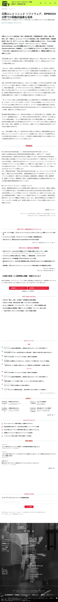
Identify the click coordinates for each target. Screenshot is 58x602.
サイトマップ (50, 594)
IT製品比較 (4, 549)
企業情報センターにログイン (18, 288)
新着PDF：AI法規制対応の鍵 (18, 4)
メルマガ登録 (29, 506)
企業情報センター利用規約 (28, 291)
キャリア (32, 560)
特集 (3, 536)
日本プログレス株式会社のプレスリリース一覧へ (43, 242)
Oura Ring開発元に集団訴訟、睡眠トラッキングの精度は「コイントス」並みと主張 (24, 308)
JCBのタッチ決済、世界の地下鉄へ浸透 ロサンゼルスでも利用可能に (21, 302)
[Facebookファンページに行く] (25, 531)
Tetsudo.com (5, 573)
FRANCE (32, 578)
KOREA (31, 581)
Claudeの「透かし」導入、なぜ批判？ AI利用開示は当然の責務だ (19, 300)
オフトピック (33, 562)
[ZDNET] (6, 3)
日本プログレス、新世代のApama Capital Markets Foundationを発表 (21, 239)
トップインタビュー (6, 539)
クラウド (32, 539)
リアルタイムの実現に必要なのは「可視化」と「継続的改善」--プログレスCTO (24, 255)
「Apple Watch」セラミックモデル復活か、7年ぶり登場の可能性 (19, 310)
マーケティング (33, 556)
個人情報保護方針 (9, 594)
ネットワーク (33, 550)
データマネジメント (34, 558)
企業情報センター (6, 543)
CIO (31, 537)
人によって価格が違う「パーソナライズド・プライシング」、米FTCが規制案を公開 (24, 305)
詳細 (24, 600)
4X (2, 568)
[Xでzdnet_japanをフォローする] (29, 531)
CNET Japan (4, 570)
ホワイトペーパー (6, 541)
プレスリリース (12, 8)
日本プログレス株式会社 (7, 22)
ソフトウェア (33, 545)
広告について (35, 594)
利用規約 (17, 594)
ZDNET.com (33, 571)
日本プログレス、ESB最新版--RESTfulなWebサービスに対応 (19, 258)
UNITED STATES (33, 576)
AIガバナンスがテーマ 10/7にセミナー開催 (22, 2)
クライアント (33, 541)
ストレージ (32, 549)
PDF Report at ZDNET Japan (36, 565)
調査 (31, 563)
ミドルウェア (33, 552)
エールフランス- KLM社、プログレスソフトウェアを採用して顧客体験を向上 (22, 237)
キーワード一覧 (5, 550)
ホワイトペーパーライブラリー (47, 393)
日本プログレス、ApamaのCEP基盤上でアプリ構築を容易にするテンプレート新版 (25, 251)
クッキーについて (26, 594)
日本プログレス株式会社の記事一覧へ (45, 270)
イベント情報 (5, 547)
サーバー (32, 547)
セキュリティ (33, 543)
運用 (31, 554)
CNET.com (32, 570)
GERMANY (32, 579)
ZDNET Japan (4, 8)
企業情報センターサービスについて (38, 288)
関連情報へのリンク (49, 209)
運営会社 (43, 594)
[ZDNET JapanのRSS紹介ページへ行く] (33, 531)
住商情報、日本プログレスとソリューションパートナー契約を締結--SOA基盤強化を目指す (27, 265)
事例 (3, 537)
